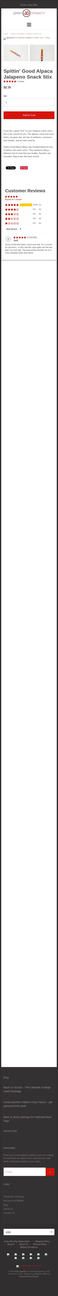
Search (10, 1244)
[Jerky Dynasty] (29, 16)
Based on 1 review (13, 199)
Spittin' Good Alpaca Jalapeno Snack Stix (26, 34)
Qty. (5, 96)
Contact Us (9, 1213)
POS (44, 1273)
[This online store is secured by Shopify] (29, 1265)
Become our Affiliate (14, 1200)
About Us (8, 1208)
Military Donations (29, 1247)
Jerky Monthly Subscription (17, 1241)
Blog (6, 1204)
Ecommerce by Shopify (28, 1276)
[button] (10, 81)
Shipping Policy (42, 1241)
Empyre (38, 1273)
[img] (20, 237)
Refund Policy (40, 1244)
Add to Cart (29, 115)
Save (25, 168)
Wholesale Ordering (14, 1196)
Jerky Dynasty (20, 1271)
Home (6, 34)
